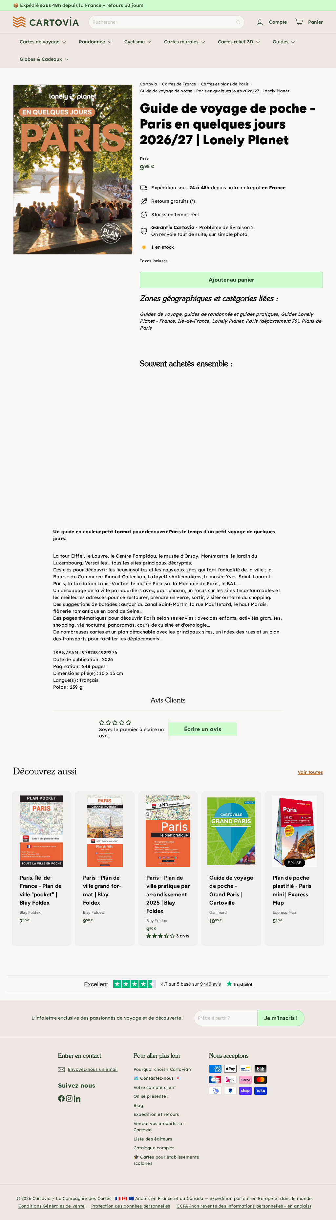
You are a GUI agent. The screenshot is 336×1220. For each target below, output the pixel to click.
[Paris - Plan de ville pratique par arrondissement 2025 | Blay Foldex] (168, 868)
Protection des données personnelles (130, 1205)
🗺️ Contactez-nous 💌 (157, 1078)
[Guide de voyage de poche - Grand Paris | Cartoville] (231, 861)
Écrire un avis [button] (202, 729)
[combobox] (166, 22)
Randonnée (92, 42)
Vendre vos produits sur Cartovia (159, 1127)
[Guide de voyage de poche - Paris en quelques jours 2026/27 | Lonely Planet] (231, 406)
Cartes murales (182, 42)
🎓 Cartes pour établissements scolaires (166, 1160)
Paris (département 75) (272, 321)
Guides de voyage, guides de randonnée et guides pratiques (209, 314)
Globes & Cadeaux (41, 59)
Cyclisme (135, 42)
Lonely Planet (227, 321)
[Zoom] (72, 169)
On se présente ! (151, 1096)
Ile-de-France (193, 321)
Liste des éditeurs (153, 1138)
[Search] (238, 22)
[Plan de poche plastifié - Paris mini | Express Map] (294, 861)
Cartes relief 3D (236, 42)
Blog (138, 1105)
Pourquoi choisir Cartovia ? (163, 1069)
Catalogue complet (154, 1147)
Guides (281, 42)
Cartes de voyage (40, 42)
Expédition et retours (156, 1114)
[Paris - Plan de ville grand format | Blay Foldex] (104, 861)
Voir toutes (310, 772)
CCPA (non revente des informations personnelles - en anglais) (244, 1205)
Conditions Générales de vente (51, 1205)
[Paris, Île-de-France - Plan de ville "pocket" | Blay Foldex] (41, 861)
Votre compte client (155, 1087)
